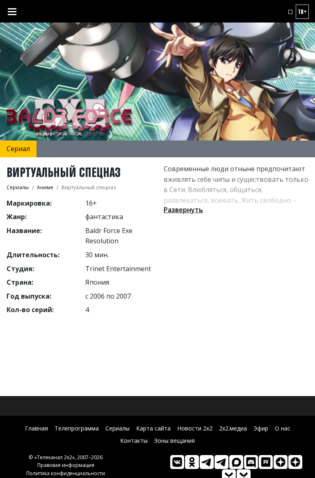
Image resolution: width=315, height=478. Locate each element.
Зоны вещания (174, 440)
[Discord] (251, 462)
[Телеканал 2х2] (207, 462)
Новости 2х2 (194, 428)
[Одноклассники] (192, 462)
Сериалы (117, 428)
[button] (290, 12)
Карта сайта (153, 428)
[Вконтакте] (177, 462)
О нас (282, 428)
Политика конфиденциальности (65, 473)
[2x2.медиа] (221, 462)
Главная (36, 428)
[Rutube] (266, 462)
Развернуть (183, 209)
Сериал (18, 148)
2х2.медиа (233, 428)
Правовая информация (65, 465)
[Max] (236, 462)
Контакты (134, 440)
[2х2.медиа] (295, 462)
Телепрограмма (77, 428)
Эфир (260, 428)
